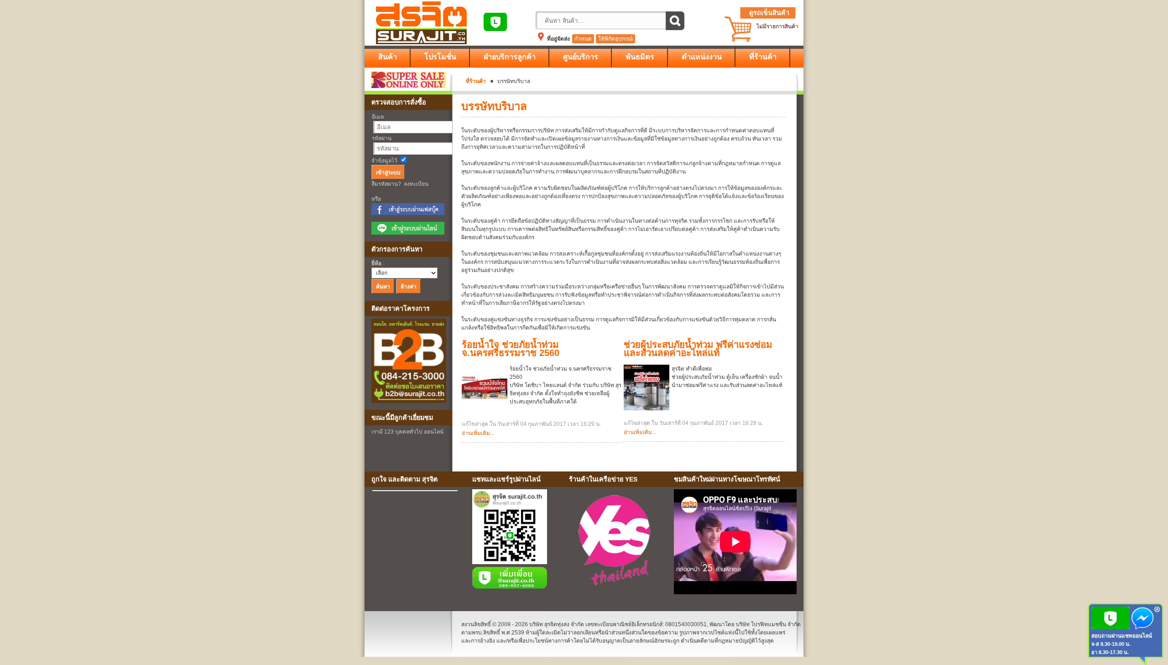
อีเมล (378, 117)
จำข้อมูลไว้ (384, 160)
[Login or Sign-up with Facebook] (407, 213)
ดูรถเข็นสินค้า (769, 12)
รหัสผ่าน (381, 138)
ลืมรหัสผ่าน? (386, 184)
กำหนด (583, 39)
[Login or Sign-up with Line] (407, 233)
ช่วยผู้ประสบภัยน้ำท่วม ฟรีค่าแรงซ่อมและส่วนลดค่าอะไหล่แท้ (698, 349)
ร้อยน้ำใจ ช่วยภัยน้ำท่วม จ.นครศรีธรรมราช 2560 (510, 349)
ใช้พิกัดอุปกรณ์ (615, 39)
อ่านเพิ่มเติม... (478, 433)
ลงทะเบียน (416, 184)
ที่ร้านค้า (476, 81)
